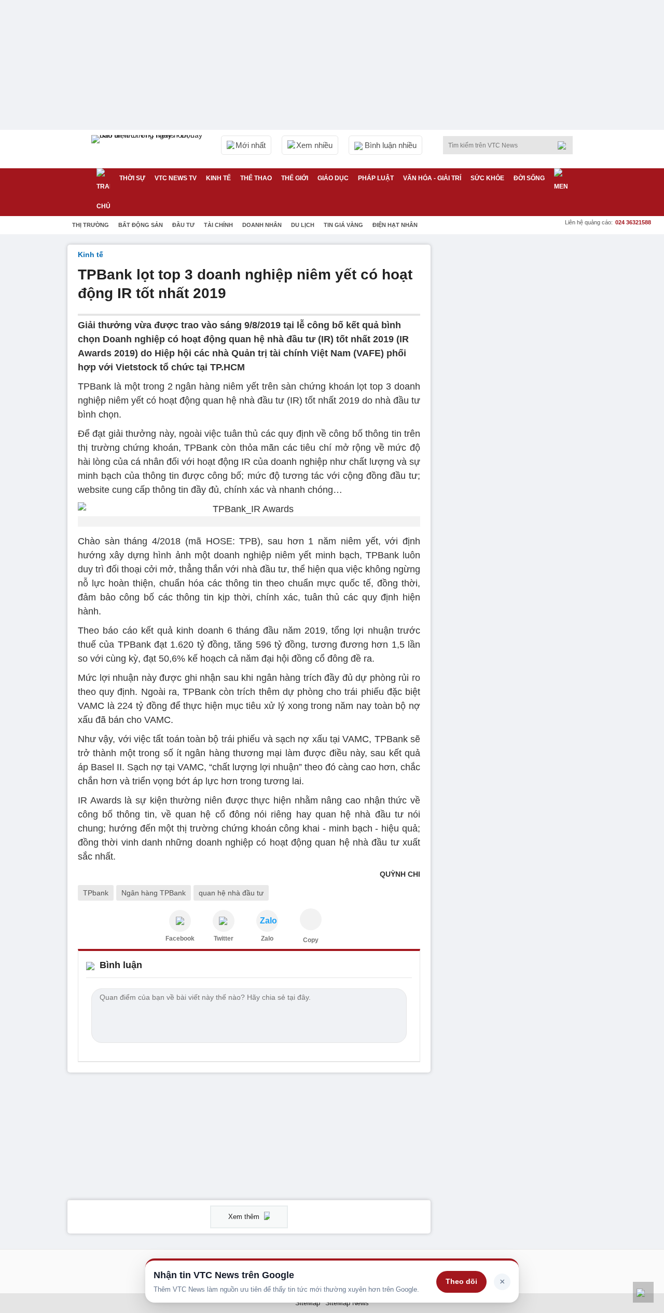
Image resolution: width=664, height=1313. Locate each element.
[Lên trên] (643, 1292)
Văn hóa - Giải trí (432, 178)
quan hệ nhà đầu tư (231, 893)
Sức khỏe (487, 178)
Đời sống (529, 178)
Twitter (223, 938)
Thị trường (90, 225)
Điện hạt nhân (395, 225)
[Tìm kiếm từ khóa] (565, 145)
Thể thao (256, 178)
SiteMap (307, 1303)
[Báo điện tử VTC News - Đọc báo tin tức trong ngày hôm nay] (148, 149)
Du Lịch (302, 225)
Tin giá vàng (343, 225)
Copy (311, 940)
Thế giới (294, 178)
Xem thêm (244, 1217)
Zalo (267, 938)
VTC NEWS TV (176, 178)
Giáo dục (333, 178)
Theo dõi (461, 1281)
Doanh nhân (262, 225)
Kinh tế (218, 178)
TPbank (95, 893)
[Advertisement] (519, 400)
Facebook (180, 938)
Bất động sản (140, 225)
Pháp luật (376, 178)
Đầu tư (183, 225)
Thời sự (132, 178)
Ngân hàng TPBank (153, 893)
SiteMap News (347, 1303)
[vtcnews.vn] (180, 921)
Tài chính (218, 225)
